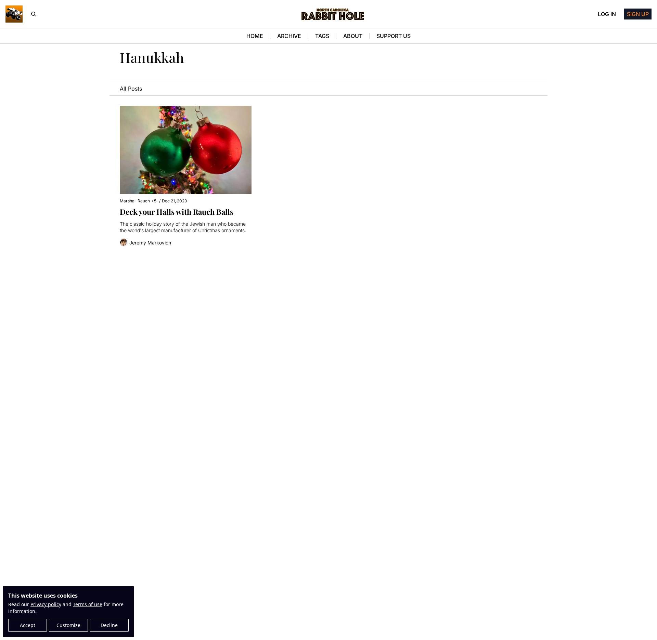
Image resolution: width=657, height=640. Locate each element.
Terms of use (87, 604)
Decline (109, 625)
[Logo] (14, 14)
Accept (27, 625)
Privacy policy (45, 604)
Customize (68, 625)
